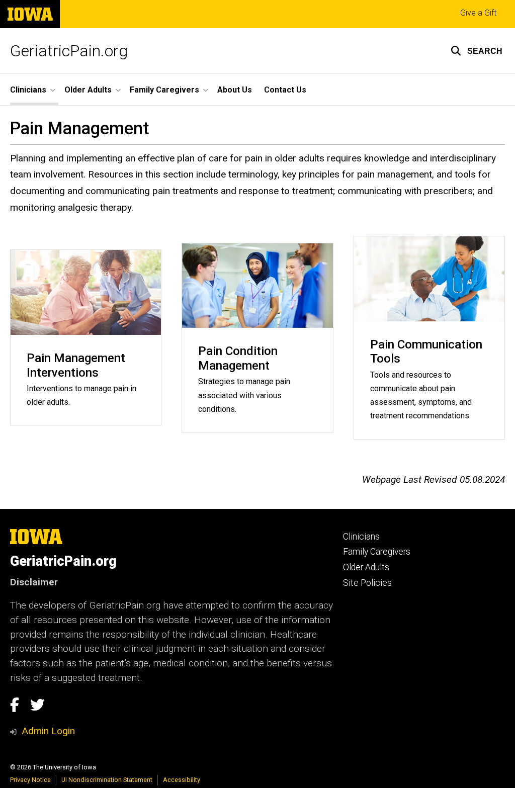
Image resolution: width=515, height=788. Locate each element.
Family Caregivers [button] (164, 90)
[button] (476, 50)
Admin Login (48, 731)
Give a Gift (478, 13)
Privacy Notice (30, 779)
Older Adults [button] (88, 90)
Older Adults (366, 567)
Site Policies (367, 583)
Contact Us (285, 90)
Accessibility (181, 779)
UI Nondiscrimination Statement (106, 779)
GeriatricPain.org (69, 51)
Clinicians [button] (28, 90)
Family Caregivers (376, 552)
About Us (234, 90)
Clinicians (361, 537)
